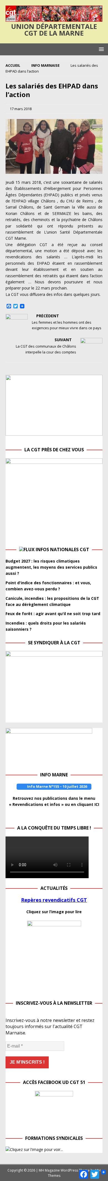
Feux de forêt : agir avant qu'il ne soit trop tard (53, 613)
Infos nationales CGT (62, 549)
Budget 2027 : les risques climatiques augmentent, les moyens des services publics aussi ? (51, 567)
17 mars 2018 (21, 108)
